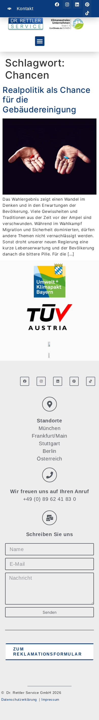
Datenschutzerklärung (19, 699)
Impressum (50, 699)
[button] (40, 41)
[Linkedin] (77, 4)
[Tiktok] (87, 13)
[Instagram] (67, 4)
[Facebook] (57, 4)
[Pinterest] (87, 4)
